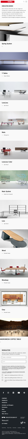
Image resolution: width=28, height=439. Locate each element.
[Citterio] (2, 423)
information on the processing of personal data (16, 371)
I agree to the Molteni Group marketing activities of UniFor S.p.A (15, 381)
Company (4, 398)
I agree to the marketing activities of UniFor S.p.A (13, 375)
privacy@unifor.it (5, 369)
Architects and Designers (7, 405)
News (3, 409)
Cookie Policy (4, 427)
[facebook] (3, 392)
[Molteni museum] (20, 423)
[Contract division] (20, 417)
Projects (4, 402)
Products (4, 400)
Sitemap (23, 427)
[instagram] (8, 392)
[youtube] (19, 392)
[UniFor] (11, 1)
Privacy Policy (9, 427)
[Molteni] (2, 420)
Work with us (5, 413)
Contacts (4, 411)
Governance (14, 427)
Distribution (4, 407)
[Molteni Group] (2, 417)
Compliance (19, 427)
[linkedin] (13, 392)
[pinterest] (24, 392)
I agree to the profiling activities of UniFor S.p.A (13, 377)
